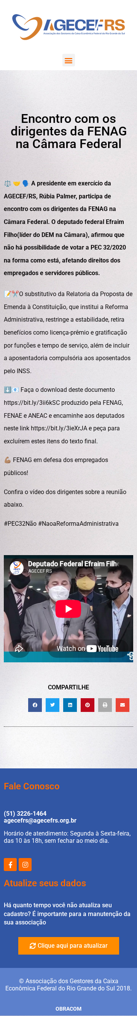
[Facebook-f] (10, 864)
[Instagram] (25, 864)
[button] (68, 60)
